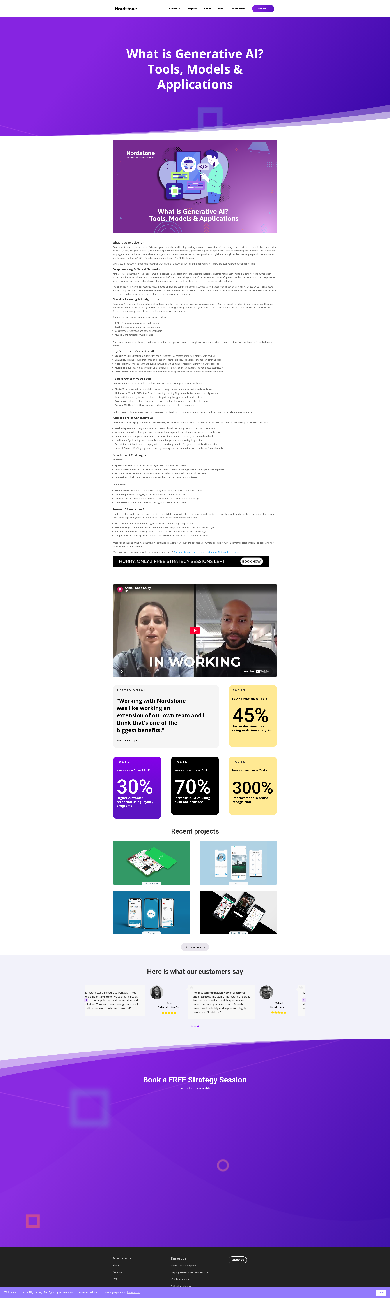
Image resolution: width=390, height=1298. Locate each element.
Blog (220, 8)
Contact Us (263, 8)
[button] (304, 1000)
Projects (192, 8)
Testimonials (237, 8)
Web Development (180, 1278)
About (207, 8)
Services (172, 8)
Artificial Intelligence (181, 1285)
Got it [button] (381, 1292)
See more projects (195, 947)
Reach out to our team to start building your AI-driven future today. (207, 552)
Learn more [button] (133, 1292)
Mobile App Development (184, 1265)
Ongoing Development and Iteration (190, 1272)
